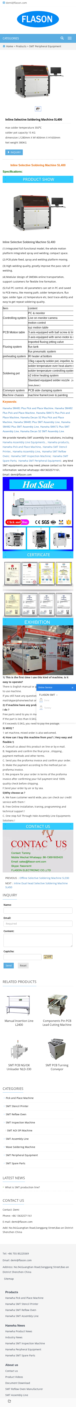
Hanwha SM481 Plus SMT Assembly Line (37, 422)
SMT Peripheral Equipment (44, 46)
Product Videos (14, 1377)
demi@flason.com (16, 2)
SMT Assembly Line (17, 1138)
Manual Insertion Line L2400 (19, 1023)
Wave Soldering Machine (20, 1147)
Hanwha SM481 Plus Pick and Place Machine (28, 408)
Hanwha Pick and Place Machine (22, 447)
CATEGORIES (11, 38)
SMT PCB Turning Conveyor (57, 1067)
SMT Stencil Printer (17, 1106)
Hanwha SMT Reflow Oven (20, 1310)
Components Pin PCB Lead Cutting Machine (57, 1023)
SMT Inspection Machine (20, 1122)
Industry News (13, 1337)
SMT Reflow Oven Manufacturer (24, 1389)
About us (11, 1365)
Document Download (17, 1383)
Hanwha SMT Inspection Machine (31, 456)
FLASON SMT (47, 694)
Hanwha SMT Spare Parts (20, 1355)
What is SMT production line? (22, 1187)
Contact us (11, 1371)
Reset (23, 965)
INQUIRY (15, 152)
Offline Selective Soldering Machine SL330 (44, 878)
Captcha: (9, 951)
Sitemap (9, 1278)
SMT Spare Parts (15, 1163)
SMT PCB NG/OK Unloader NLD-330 (19, 1067)
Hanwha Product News (18, 1331)
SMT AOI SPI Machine (19, 1130)
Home (9, 46)
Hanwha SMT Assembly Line (22, 1316)
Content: (9, 931)
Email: (7, 918)
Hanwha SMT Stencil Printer (21, 1304)
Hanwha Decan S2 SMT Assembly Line (42, 431)
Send (9, 965)
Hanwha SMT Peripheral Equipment (39, 460)
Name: (7, 904)
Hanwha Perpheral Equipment (23, 1349)
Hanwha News (15, 1325)
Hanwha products (58, 442)
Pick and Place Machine (20, 1098)
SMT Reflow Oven (16, 1114)
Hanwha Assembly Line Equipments (24, 442)
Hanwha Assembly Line (26, 451)
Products (21, 46)
